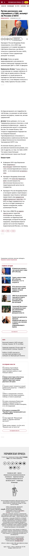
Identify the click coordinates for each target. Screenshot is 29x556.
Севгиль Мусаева (19, 538)
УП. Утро (17, 6)
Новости (3, 6)
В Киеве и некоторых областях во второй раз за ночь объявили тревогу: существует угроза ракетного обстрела (13, 379)
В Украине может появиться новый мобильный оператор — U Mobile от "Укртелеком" (14, 387)
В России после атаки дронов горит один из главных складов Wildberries (19, 289)
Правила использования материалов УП (14, 475)
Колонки (23, 6)
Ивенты (19, 473)
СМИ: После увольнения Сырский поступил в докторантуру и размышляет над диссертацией (19, 299)
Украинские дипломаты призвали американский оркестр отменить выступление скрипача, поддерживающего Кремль (19, 322)
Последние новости (8, 364)
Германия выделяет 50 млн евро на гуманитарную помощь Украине (13, 348)
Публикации (10, 6)
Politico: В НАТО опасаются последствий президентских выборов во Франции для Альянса (13, 354)
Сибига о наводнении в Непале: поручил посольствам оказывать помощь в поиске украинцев (13, 395)
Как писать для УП (10, 480)
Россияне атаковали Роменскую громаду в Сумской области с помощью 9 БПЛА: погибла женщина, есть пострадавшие (14, 403)
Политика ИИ (8, 476)
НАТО (3, 339)
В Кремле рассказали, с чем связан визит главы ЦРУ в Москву (19, 270)
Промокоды (14, 482)
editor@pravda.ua (19, 540)
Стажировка (19, 480)
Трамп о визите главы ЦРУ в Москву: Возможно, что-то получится (19, 280)
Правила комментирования (9, 260)
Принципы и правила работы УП (14, 478)
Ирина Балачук (5, 18)
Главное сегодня (7, 266)
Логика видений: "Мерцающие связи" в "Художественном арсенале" (12, 419)
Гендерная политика (18, 476)
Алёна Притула (20, 539)
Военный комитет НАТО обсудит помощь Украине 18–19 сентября (12, 343)
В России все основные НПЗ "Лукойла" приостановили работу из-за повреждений (14, 412)
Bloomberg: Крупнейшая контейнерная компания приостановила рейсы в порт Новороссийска (12, 370)
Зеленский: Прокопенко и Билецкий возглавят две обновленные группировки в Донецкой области (19, 310)
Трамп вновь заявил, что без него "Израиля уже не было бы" (13, 426)
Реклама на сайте (11, 473)
